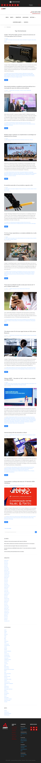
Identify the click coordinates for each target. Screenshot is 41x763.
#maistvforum (22, 173)
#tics (35, 368)
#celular (21, 467)
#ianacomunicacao (7, 223)
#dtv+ (11, 272)
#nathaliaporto (13, 419)
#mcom (33, 272)
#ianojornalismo (13, 223)
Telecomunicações (33, 335)
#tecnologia (34, 223)
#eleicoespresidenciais (28, 272)
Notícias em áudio (7, 676)
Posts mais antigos (7, 528)
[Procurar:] (19, 532)
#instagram (20, 73)
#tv (29, 174)
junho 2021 (6, 616)
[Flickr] (18, 5)
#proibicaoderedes (15, 320)
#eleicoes (17, 272)
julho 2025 (6, 578)
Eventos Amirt (6, 653)
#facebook (16, 73)
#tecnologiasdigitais (21, 368)
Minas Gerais (29, 383)
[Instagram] (2, 5)
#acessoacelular (9, 467)
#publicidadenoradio (30, 74)
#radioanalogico (33, 420)
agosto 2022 (6, 601)
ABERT (6, 383)
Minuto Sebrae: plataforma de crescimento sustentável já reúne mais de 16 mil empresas (19, 543)
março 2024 (6, 590)
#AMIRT (7, 73)
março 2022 (6, 605)
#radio (5, 75)
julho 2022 (6, 602)
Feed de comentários (7, 713)
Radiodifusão (29, 90)
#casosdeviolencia (12, 122)
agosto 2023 (6, 594)
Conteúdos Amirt (7, 645)
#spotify (24, 75)
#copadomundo (7, 272)
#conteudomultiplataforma (24, 172)
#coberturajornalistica (19, 122)
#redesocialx (11, 174)
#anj (10, 222)
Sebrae (5, 690)
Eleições (5, 649)
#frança (27, 319)
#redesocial (6, 174)
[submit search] (39, 5)
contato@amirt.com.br (36, 13)
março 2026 (6, 567)
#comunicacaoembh (16, 517)
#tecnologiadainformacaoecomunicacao (11, 368)
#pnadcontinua (14, 469)
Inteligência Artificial (18, 188)
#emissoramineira (19, 418)
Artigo (11, 383)
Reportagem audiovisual (8, 689)
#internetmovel (6, 469)
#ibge (28, 468)
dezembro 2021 (6, 609)
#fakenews (24, 418)
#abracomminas (17, 516)
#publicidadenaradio (23, 74)
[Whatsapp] (7, 5)
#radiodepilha (12, 421)
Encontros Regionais (7, 651)
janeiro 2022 (6, 608)
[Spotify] (10, 5)
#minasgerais (33, 418)
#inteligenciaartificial (20, 223)
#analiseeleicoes (19, 271)
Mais (6, 178)
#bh (29, 516)
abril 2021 (6, 619)
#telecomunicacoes (28, 368)
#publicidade (17, 74)
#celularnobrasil (26, 467)
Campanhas (6, 641)
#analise (10, 271)
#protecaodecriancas (21, 320)
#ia (29, 222)
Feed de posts (6, 712)
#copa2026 (32, 271)
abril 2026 (6, 566)
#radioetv (17, 75)
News (5, 672)
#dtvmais (13, 272)
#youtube (14, 175)
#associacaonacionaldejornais (16, 222)
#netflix (30, 173)
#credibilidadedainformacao (9, 418)
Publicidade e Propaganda (27, 39)
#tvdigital (5, 275)
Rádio (33, 39)
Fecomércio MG (6, 655)
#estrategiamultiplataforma (8, 173)
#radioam (8, 75)
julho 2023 (6, 595)
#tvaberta (32, 174)
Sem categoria (6, 693)
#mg (27, 418)
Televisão (31, 139)
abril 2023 (6, 597)
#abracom (8, 516)
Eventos (5, 652)
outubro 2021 (6, 611)
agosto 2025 (6, 577)
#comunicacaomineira (24, 517)
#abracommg (12, 516)
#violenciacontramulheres (8, 125)
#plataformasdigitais (7, 74)
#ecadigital (24, 319)
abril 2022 (6, 604)
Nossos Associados (7, 673)
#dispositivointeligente (8, 468)
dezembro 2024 (6, 585)
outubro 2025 (6, 574)
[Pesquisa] (33, 5)
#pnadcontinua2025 (21, 469)
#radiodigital (22, 421)
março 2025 (6, 584)
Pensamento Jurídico (7, 679)
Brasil (13, 90)
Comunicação (10, 39)
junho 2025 (6, 580)
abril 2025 (6, 583)
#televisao (27, 174)
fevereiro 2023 (6, 598)
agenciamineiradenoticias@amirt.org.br (24, 741)
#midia (32, 73)
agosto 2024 (6, 587)
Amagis (5, 631)
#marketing (27, 173)
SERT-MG (5, 694)
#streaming (23, 174)
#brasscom (13, 367)
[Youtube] (13, 5)
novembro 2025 (6, 573)
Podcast (5, 680)
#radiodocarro (27, 421)
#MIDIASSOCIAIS (32, 319)
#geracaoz (15, 173)
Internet (16, 238)
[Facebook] (5, 5)
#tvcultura (6, 175)
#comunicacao (11, 73)
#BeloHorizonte (26, 516)
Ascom (7, 38)
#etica (30, 122)
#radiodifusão (13, 75)
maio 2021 (6, 618)
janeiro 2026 (6, 570)
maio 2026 (6, 564)
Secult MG (6, 691)
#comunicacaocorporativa (8, 517)
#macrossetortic (24, 367)
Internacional (15, 39)
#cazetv (13, 172)
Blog (5, 638)
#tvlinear (9, 175)
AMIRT (6, 39)
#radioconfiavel (7, 421)
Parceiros (5, 677)
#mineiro (5, 419)
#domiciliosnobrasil (24, 468)
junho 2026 (6, 563)
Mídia (18, 39)
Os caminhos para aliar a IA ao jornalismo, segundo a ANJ (18, 185)
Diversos (5, 648)
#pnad (11, 469)
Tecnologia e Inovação (9, 239)
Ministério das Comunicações (25, 238)
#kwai (19, 173)
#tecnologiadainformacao (31, 367)
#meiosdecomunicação (26, 73)
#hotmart (30, 517)
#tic (32, 368)
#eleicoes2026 (21, 272)
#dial (15, 418)
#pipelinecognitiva (25, 419)
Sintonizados (6, 697)
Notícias (21, 39)
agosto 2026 (6, 560)
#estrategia (31, 172)
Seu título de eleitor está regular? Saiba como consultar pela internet (16, 545)
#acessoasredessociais (10, 319)
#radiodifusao (17, 421)
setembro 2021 (6, 612)
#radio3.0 (18, 420)
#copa (29, 271)
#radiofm (21, 75)
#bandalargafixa (14, 467)
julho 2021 (6, 615)
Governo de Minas (7, 656)
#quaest (12, 420)
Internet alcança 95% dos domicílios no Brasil (15, 432)
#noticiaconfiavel (19, 419)
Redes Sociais (27, 139)
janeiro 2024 (6, 591)
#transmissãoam (32, 75)
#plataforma (34, 173)
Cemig (5, 642)
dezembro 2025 (6, 571)
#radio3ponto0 (23, 420)
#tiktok (27, 75)
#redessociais (15, 174)
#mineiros (9, 419)
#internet (31, 468)
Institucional (6, 658)
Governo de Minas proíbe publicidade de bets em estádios (14, 551)
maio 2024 (6, 588)
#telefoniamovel (20, 470)
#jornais (25, 223)
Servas (5, 696)
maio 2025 (6, 581)
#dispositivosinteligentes (16, 468)
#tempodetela (33, 320)
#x (11, 175)
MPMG (5, 670)
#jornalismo (29, 223)
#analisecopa (14, 271)
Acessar (5, 710)
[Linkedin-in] (15, 5)
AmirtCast (6, 634)
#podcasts (13, 74)
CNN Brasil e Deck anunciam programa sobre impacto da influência (15, 541)
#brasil (10, 172)
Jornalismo (21, 90)
